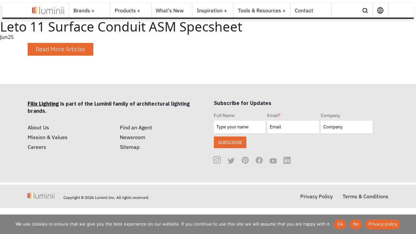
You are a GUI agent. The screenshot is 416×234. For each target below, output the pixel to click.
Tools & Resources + (262, 10)
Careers (37, 147)
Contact (304, 10)
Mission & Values (48, 137)
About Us (38, 127)
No (356, 224)
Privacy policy (383, 224)
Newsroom (132, 137)
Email (273, 115)
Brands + (84, 10)
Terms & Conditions (365, 196)
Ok (340, 224)
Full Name (224, 115)
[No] (408, 224)
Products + (127, 10)
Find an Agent (136, 127)
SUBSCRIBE (230, 142)
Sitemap (129, 147)
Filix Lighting (43, 103)
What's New (170, 10)
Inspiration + (212, 10)
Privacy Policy (316, 196)
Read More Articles (60, 49)
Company (330, 115)
